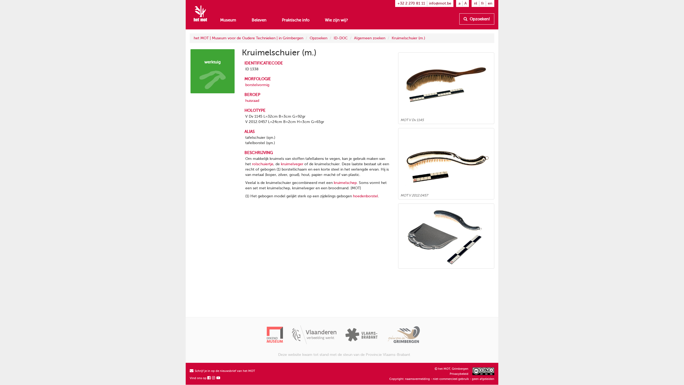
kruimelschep (345, 183)
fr (482, 3)
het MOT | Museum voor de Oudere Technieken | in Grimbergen (248, 38)
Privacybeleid (459, 374)
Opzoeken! (479, 19)
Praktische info (295, 20)
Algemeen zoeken (369, 38)
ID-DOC (341, 38)
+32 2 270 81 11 (411, 3)
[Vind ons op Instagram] (214, 378)
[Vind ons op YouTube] (218, 378)
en (490, 3)
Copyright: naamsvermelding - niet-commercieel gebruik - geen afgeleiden (441, 379)
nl (475, 3)
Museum (228, 20)
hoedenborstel (365, 196)
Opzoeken (318, 38)
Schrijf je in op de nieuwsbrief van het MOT (224, 371)
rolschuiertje (262, 164)
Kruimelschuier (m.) (408, 38)
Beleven (259, 20)
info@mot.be (440, 3)
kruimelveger (292, 164)
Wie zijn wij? (336, 20)
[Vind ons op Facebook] (209, 378)
